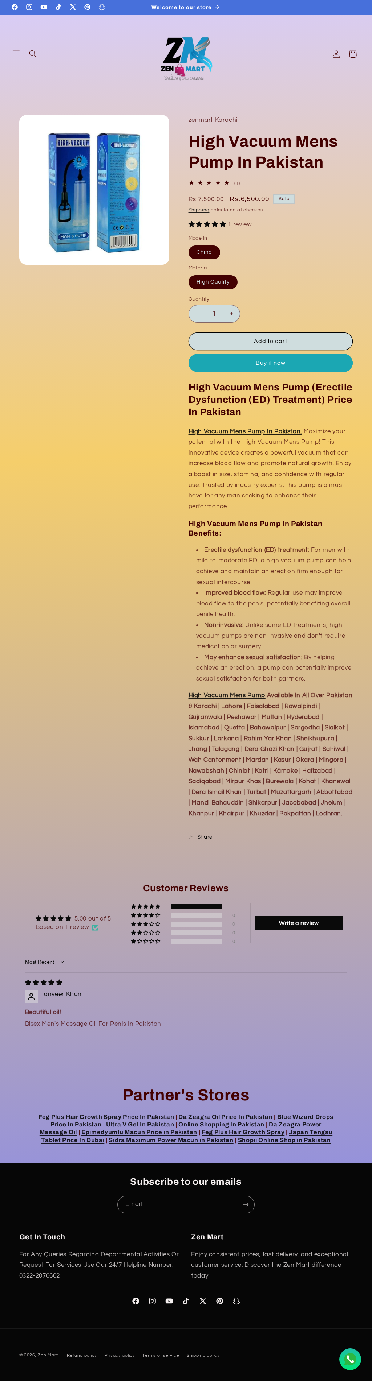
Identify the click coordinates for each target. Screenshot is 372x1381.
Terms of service (160, 1355)
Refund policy (82, 1355)
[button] (16, 54)
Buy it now (271, 363)
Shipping (199, 210)
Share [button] (205, 837)
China (204, 252)
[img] (44, 983)
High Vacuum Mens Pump (227, 695)
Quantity (199, 299)
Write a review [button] (299, 923)
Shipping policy (203, 1355)
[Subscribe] (246, 1204)
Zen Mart (48, 1355)
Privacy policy (120, 1355)
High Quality (213, 282)
